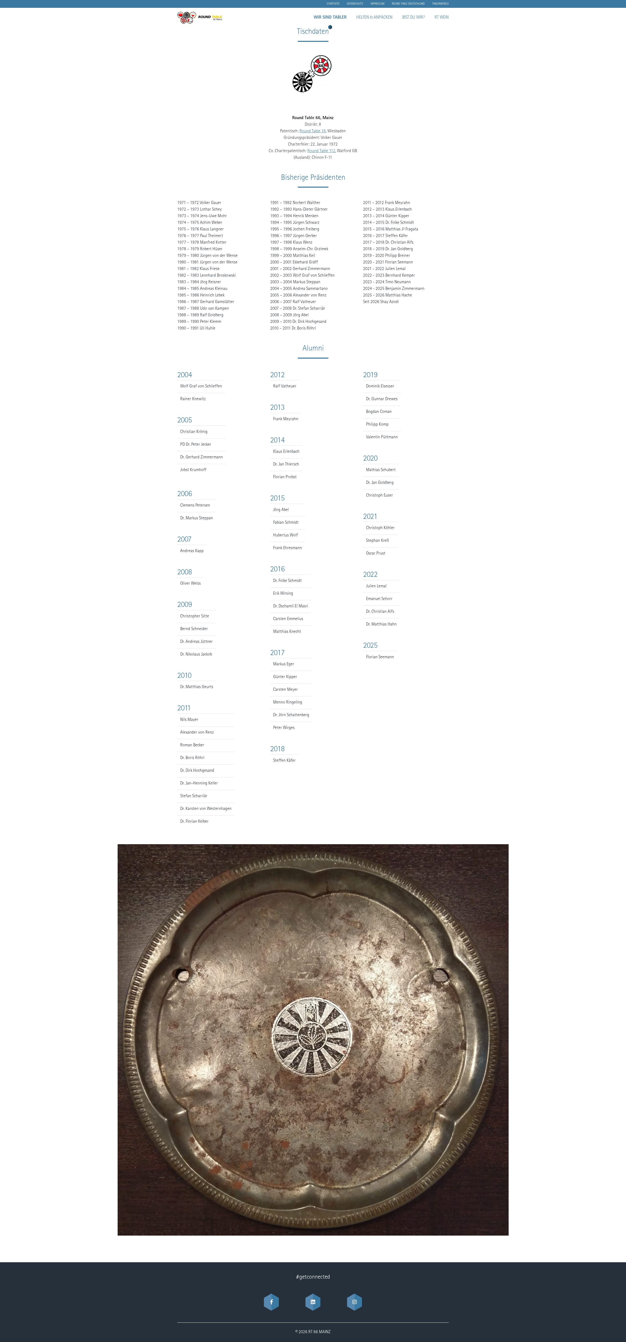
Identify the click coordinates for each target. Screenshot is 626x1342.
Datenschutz (355, 3)
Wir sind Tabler (330, 17)
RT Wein (442, 17)
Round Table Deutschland (408, 3)
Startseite (333, 3)
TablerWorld (440, 3)
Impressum (377, 3)
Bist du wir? (413, 17)
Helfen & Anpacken (374, 17)
